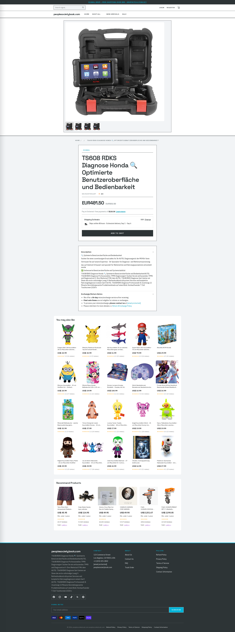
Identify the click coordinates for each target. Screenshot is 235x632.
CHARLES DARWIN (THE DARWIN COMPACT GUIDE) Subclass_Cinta (126, 508)
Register (171, 7)
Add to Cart (117, 233)
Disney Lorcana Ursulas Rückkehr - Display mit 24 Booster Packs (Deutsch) (115, 386)
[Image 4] (96, 126)
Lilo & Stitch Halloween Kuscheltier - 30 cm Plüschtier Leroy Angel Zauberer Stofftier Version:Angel (92, 462)
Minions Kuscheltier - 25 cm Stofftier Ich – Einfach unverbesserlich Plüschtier (67, 386)
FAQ (126, 563)
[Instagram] (59, 597)
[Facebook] (53, 597)
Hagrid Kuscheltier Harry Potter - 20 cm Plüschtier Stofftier (68, 462)
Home (86, 14)
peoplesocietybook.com (67, 14)
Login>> (64, 525)
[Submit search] (83, 7)
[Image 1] (69, 126)
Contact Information (164, 572)
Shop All (96, 14)
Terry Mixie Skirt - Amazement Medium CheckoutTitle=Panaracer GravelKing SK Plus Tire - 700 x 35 (65, 508)
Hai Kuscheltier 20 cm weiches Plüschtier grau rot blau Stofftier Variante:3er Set (117, 349)
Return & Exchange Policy (122, 306)
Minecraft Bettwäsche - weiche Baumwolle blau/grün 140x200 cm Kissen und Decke (68, 424)
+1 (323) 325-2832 (101, 561)
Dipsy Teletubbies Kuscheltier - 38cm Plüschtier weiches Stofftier (167, 424)
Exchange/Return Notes (91, 294)
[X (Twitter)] (77, 597)
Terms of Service (162, 563)
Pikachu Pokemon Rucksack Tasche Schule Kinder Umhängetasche (91, 349)
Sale (124, 14)
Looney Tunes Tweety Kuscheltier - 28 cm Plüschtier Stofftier (117, 424)
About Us (128, 555)
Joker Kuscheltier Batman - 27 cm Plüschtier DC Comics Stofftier (117, 462)
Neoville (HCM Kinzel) (164, 347)
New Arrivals (112, 14)
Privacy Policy (161, 559)
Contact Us (129, 559)
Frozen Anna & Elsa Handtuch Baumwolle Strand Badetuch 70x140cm (167, 386)
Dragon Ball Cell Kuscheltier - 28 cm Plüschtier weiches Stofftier (67, 349)
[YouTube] (65, 597)
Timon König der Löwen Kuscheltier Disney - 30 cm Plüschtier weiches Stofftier (91, 424)
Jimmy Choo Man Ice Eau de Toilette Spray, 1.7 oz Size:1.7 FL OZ (106, 508)
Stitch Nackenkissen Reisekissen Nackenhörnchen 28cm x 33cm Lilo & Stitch (142, 386)
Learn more (120, 211)
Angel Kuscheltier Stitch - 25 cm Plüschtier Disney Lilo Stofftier (141, 424)
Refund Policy (161, 555)
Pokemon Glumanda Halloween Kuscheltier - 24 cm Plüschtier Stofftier (167, 462)
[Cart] (178, 7)
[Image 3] (87, 126)
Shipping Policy (162, 567)
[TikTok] (71, 597)
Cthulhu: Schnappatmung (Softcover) (140, 462)
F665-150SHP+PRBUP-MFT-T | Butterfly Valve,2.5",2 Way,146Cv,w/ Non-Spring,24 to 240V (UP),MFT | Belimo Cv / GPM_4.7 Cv (169, 508)
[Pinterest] (83, 597)
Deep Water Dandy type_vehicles (84, 508)
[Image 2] (78, 126)
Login (161, 7)
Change (148, 220)
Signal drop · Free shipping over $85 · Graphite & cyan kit (117, 2)
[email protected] (134, 303)
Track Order (129, 567)
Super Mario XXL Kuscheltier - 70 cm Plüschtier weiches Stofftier (142, 349)
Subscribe (176, 610)
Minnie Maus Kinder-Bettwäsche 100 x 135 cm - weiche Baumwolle (91, 386)
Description (86, 252)
